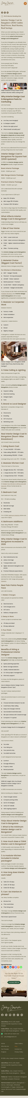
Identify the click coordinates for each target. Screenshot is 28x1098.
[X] (5, 967)
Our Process (5, 1049)
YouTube (4, 1079)
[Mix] (18, 967)
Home (3, 1043)
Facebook (16, 1077)
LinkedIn (10, 1079)
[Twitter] (5, 13)
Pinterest (17, 1079)
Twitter (10, 1077)
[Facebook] (2, 967)
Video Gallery (19, 1043)
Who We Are (5, 1046)
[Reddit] (8, 967)
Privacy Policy (19, 1052)
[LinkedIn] (8, 13)
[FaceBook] (2, 13)
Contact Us (18, 1049)
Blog (16, 1046)
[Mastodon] (16, 967)
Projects (3, 1052)
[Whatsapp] (21, 967)
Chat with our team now (11, 1034)
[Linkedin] (10, 967)
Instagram (23, 1077)
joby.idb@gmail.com (10, 1037)
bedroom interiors (14, 515)
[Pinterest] (13, 967)
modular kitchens (6, 294)
